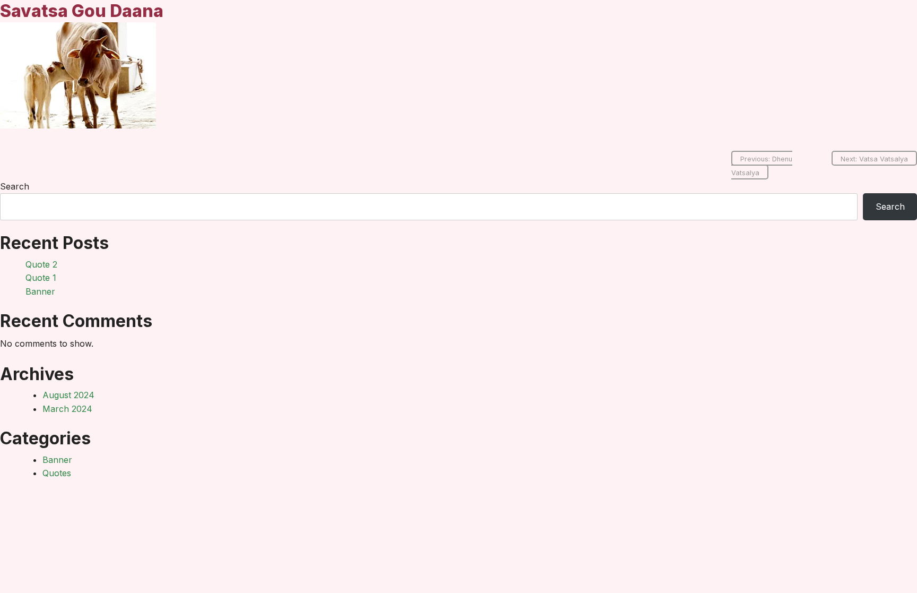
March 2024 (67, 408)
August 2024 (68, 395)
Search (14, 186)
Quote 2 (41, 264)
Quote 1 (40, 277)
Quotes (56, 473)
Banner (40, 291)
